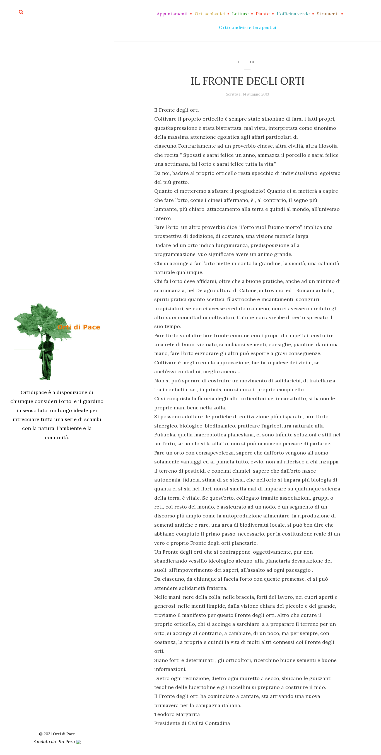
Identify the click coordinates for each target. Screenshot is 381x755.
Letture (247, 62)
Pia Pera (66, 742)
